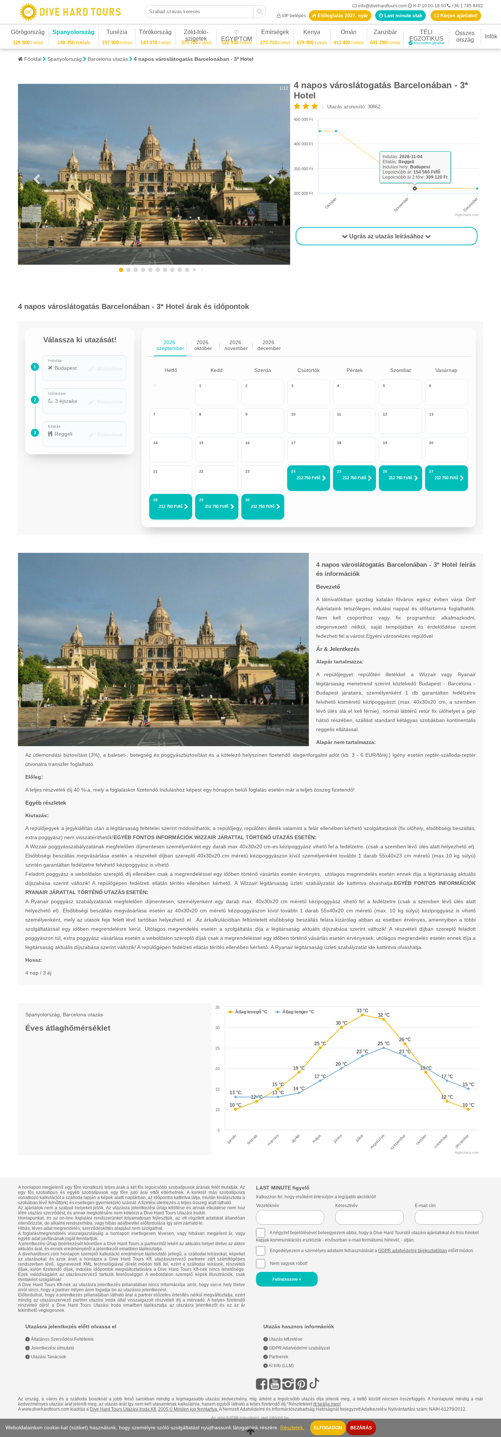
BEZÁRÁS (361, 1427)
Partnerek (278, 1356)
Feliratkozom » (287, 1279)
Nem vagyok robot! (288, 1263)
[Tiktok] (314, 1384)
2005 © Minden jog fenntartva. (188, 1409)
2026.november (236, 345)
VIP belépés (294, 15)
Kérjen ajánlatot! (458, 15)
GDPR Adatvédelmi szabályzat (299, 1348)
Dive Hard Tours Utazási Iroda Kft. (123, 1409)
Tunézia (117, 33)
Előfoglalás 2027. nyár (342, 15)
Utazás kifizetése (285, 1339)
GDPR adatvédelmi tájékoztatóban (412, 1250)
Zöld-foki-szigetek (196, 36)
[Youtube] (275, 1384)
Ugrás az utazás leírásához (386, 236)
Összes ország (465, 36)
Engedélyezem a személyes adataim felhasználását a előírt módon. (371, 1250)
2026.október (203, 345)
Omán (348, 33)
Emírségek (275, 33)
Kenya (312, 33)
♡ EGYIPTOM (236, 36)
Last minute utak (402, 15)
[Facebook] (261, 1384)
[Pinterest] (301, 1384)
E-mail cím (425, 1205)
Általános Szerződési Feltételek (62, 1339)
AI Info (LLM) (281, 1365)
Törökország (155, 33)
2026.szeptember (170, 345)
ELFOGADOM (328, 1427)
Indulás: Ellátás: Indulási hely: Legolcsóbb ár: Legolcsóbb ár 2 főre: (415, 167)
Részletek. (292, 1427)
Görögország (28, 33)
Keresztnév (346, 1205)
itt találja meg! (327, 1404)
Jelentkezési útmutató (52, 1348)
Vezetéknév (267, 1205)
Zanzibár (385, 33)
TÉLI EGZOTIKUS (426, 36)
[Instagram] (288, 1384)
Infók (491, 36)
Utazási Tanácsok (48, 1356)
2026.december (269, 345)
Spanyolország (73, 33)
